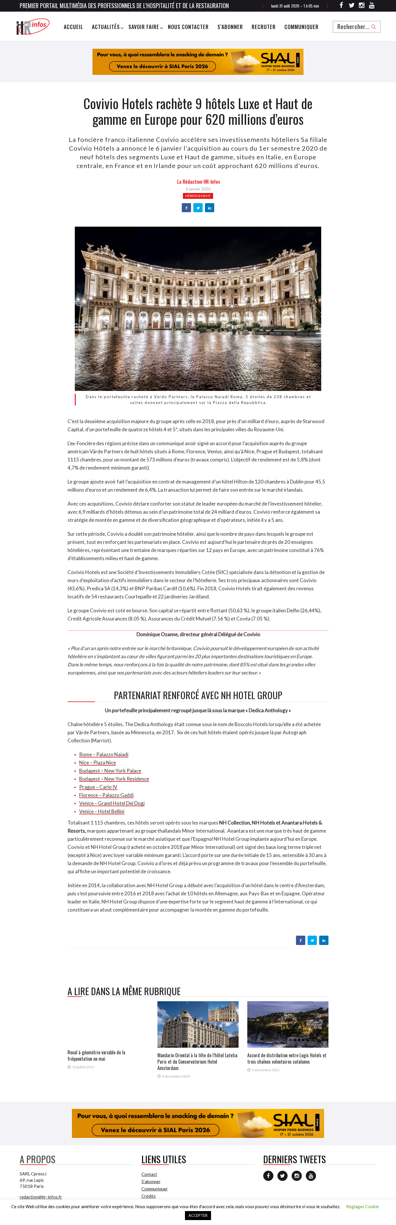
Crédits (148, 1196)
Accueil (73, 26)
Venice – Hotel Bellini (101, 811)
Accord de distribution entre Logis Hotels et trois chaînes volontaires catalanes (286, 1058)
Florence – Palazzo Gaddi (106, 795)
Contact (149, 1174)
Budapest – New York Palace (110, 771)
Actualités (106, 26)
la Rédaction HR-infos (198, 181)
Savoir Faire (143, 26)
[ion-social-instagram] (361, 6)
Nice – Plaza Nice (97, 762)
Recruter (264, 26)
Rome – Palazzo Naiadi (103, 754)
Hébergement (198, 196)
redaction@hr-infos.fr (41, 1196)
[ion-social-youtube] (372, 6)
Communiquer (301, 26)
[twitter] (198, 208)
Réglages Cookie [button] (362, 1206)
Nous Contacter (188, 26)
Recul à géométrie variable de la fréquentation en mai (96, 1055)
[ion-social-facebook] (341, 6)
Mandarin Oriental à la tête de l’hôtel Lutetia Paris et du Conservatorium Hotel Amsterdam (197, 1061)
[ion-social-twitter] (351, 6)
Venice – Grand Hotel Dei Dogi (112, 803)
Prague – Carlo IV (98, 787)
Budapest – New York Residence (114, 779)
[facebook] (187, 208)
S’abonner (230, 26)
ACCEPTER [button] (198, 1215)
